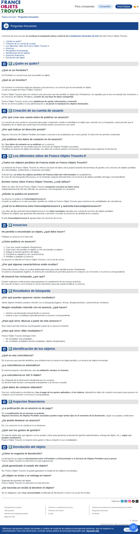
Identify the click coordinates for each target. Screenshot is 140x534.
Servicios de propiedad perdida (16, 514)
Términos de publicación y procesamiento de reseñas (112, 507)
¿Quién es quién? (14, 41)
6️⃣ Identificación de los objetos (31, 348)
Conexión (105, 6)
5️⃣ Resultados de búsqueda (29, 291)
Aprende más (92, 531)
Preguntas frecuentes (28, 17)
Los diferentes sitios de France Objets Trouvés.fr (27, 46)
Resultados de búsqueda (17, 50)
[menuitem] (135, 7)
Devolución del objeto (15, 57)
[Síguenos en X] (137, 501)
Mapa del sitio (9, 517)
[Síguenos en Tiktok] (133, 501)
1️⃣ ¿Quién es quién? (23, 63)
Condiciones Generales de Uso (84, 36)
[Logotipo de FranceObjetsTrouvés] (12, 6)
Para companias (84, 6)
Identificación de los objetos (18, 53)
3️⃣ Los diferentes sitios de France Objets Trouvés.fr (47, 156)
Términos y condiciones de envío (60, 507)
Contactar (95, 514)
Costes (50, 514)
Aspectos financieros (15, 55)
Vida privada (9, 511)
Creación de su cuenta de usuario (21, 43)
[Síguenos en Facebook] (126, 501)
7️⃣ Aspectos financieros (26, 401)
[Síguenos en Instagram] (129, 501)
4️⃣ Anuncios (17, 225)
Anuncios (10, 48)
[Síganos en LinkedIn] (122, 501)
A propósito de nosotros (13, 507)
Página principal (9, 17)
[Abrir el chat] (133, 527)
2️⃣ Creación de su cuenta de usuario (35, 110)
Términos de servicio (56, 511)
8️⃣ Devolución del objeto (27, 447)
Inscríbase (123, 6)
